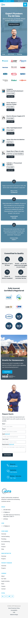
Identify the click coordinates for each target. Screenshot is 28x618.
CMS (14, 612)
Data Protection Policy (14, 608)
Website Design (14, 614)
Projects (3, 558)
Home (3, 54)
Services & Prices (14, 24)
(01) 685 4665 (7, 1)
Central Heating (5, 536)
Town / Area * (5, 439)
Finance (3, 546)
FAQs (2, 549)
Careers (3, 586)
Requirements (8, 444)
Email (6, 434)
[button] (25, 5)
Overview (3, 534)
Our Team (3, 578)
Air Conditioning (5, 541)
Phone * (4, 429)
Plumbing (19, 54)
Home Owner (11, 54)
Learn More (7, 371)
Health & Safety (5, 581)
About (2, 576)
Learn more (10, 96)
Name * (3, 423)
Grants (3, 544)
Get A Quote (13, 472)
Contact (3, 589)
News (2, 583)
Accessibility (14, 610)
